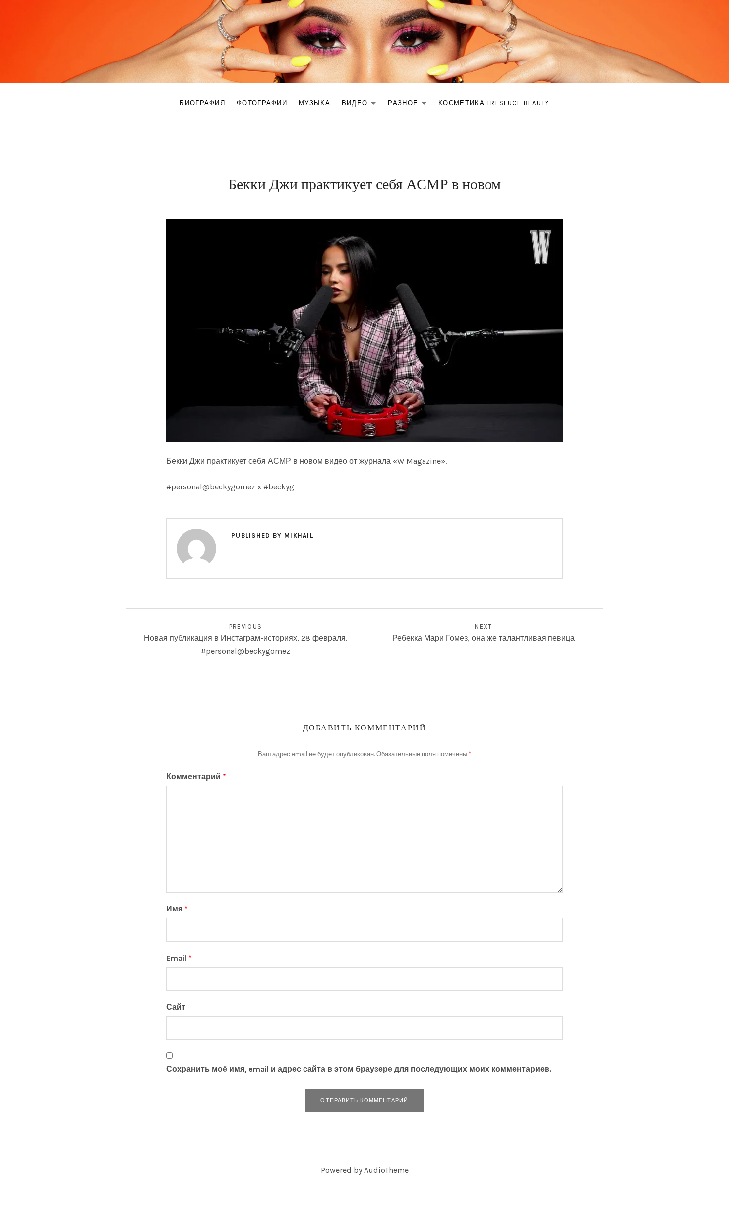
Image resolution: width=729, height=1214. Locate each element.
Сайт (175, 1007)
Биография (202, 103)
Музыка (314, 103)
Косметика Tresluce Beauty (493, 103)
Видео (362, 105)
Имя (177, 908)
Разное (410, 105)
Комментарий (196, 776)
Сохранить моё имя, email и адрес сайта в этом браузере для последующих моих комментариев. (358, 1069)
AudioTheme (386, 1170)
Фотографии (262, 103)
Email (179, 958)
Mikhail (298, 535)
